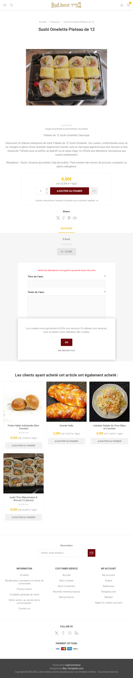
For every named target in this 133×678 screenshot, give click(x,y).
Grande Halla (66, 425)
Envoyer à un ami (75, 218)
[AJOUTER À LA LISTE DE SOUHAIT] (94, 191)
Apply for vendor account (108, 602)
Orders (108, 580)
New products (66, 597)
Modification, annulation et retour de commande (24, 582)
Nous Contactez (66, 586)
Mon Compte (66, 580)
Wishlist (108, 597)
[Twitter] (56, 633)
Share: (66, 211)
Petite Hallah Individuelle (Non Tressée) (23, 427)
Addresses (108, 586)
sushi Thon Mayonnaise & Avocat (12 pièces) (23, 499)
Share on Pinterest (69, 218)
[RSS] (76, 632)
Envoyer (91, 553)
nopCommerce (73, 665)
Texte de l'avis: (36, 292)
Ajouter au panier (69, 191)
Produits (24, 575)
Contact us (24, 608)
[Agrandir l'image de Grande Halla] (66, 402)
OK (66, 342)
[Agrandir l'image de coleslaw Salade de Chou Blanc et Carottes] (109, 402)
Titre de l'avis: (36, 276)
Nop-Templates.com (73, 668)
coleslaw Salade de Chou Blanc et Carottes (109, 427)
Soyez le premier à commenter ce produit (66, 129)
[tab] (66, 229)
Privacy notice (24, 589)
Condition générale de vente (24, 594)
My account (108, 575)
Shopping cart (108, 591)
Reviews (67, 228)
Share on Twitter (58, 217)
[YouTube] (70, 632)
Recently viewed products (66, 591)
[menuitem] (24, 575)
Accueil (66, 575)
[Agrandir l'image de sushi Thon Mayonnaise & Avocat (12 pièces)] (23, 473)
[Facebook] (63, 632)
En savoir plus (66, 350)
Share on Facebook (63, 218)
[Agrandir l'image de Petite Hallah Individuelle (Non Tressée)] (23, 402)
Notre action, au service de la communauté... (24, 601)
